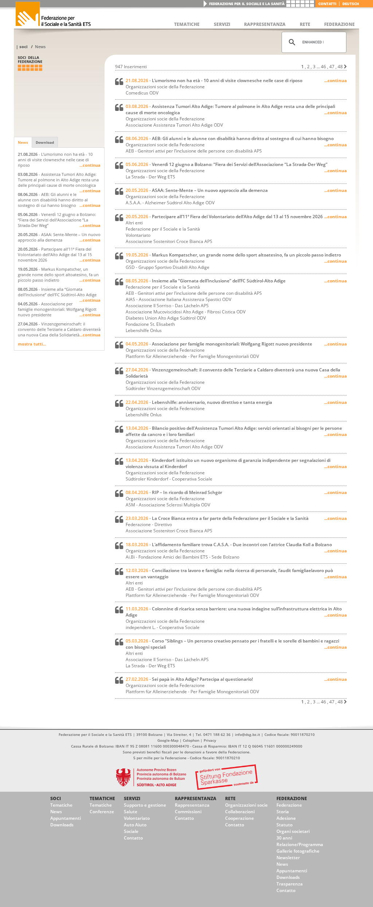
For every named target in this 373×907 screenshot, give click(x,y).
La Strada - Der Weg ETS (150, 177)
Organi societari (293, 831)
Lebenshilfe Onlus (144, 330)
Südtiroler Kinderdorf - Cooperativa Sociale (169, 479)
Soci (23, 46)
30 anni (284, 838)
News (40, 46)
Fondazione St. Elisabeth (150, 324)
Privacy (210, 740)
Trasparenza (289, 884)
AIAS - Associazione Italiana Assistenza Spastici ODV (178, 299)
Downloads (62, 825)
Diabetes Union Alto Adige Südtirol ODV (166, 318)
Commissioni (188, 811)
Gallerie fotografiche (297, 851)
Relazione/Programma (299, 844)
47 (331, 66)
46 (323, 66)
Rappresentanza (195, 798)
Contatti (327, 3)
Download (45, 142)
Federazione (291, 798)
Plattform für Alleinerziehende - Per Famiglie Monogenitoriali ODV (192, 356)
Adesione (286, 818)
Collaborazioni (240, 811)
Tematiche (61, 805)
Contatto (133, 838)
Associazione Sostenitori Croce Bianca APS (169, 241)
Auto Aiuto (135, 825)
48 (340, 66)
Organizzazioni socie (246, 805)
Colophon (191, 740)
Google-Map (167, 740)
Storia (282, 811)
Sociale (131, 831)
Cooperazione (239, 818)
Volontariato (137, 818)
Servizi (132, 798)
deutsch (350, 3)
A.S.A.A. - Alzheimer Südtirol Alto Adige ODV (170, 203)
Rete (230, 798)
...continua (90, 165)
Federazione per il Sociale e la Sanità (246, 3)
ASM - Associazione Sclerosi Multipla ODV (168, 505)
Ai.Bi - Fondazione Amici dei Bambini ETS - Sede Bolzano (182, 557)
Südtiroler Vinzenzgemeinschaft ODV (163, 388)
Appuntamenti (65, 818)
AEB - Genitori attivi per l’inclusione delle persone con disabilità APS (194, 151)
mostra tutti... (32, 344)
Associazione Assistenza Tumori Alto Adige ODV (174, 125)
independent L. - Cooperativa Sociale (163, 627)
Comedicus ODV (142, 93)
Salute (130, 811)
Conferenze (102, 811)
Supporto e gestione (145, 805)
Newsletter (288, 857)
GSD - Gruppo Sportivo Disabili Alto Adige (167, 267)
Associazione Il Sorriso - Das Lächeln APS (167, 305)
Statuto (284, 825)
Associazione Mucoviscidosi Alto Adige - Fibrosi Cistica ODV (186, 312)
